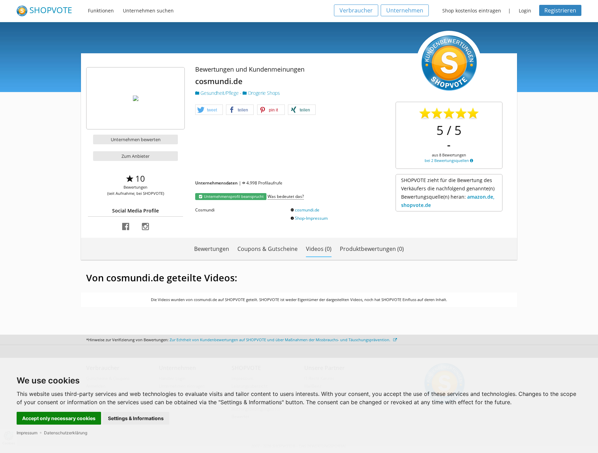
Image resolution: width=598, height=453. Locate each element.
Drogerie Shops (263, 93)
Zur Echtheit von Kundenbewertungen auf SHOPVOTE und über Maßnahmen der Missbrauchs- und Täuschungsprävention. (280, 339)
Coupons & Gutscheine (267, 249)
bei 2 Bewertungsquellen (447, 160)
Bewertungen (211, 249)
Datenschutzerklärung (65, 432)
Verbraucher (356, 10)
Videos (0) (319, 249)
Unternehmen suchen (148, 10)
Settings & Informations (136, 418)
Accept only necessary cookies (59, 418)
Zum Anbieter (135, 156)
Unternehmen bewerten (136, 139)
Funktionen (101, 10)
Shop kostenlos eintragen (471, 10)
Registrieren (560, 10)
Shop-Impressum (311, 218)
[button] (209, 110)
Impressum (27, 432)
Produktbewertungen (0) (372, 249)
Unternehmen (404, 10)
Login (525, 10)
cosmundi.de (307, 210)
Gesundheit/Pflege (219, 93)
